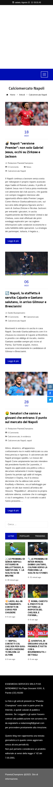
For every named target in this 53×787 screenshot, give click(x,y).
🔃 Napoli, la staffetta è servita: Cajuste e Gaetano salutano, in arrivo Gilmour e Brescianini (25, 300)
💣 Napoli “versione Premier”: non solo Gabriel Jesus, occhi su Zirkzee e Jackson (24, 150)
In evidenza (26, 436)
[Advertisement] (26, 37)
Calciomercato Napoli (17, 171)
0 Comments (13, 167)
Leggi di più (13, 241)
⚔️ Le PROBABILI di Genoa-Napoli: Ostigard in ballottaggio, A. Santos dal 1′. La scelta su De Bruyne (15, 567)
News (28, 167)
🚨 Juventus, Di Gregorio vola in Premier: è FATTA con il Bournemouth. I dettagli (37, 648)
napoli (29, 440)
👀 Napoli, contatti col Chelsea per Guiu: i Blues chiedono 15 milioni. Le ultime (15, 648)
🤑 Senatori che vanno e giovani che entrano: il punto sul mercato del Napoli (26, 418)
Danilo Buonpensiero (16, 313)
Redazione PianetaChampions (20, 163)
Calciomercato (32, 317)
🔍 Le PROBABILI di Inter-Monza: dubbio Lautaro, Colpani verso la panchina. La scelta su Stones (38, 566)
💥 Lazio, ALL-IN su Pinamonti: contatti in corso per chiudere (13, 606)
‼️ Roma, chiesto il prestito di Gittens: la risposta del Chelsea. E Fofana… (38, 608)
